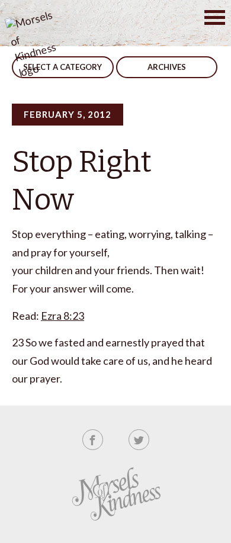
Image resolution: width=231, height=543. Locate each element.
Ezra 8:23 (62, 315)
